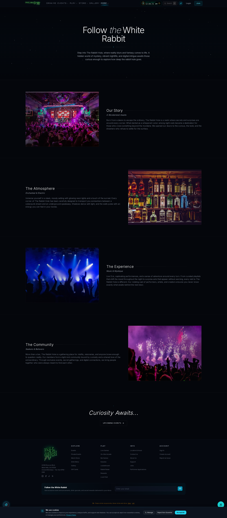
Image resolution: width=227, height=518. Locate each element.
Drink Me (51, 3)
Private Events (76, 454)
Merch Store (75, 458)
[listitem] (43, 476)
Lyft (133, 503)
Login (188, 3)
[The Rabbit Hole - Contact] (54, 453)
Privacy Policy (71, 515)
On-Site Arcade (106, 454)
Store (82, 3)
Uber (129, 503)
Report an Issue (165, 458)
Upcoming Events (112, 423)
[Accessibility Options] (221, 504)
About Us (133, 458)
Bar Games (104, 458)
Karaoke (103, 462)
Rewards (104, 473)
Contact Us (134, 454)
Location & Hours (136, 450)
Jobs (132, 466)
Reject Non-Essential (164, 512)
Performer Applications (138, 469)
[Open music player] (181, 3)
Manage (150, 512)
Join (198, 3)
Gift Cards (74, 469)
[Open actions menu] (6, 504)
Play (73, 3)
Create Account (165, 454)
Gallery (94, 3)
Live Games (105, 450)
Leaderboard (105, 466)
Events (62, 3)
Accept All (180, 512)
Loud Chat (104, 477)
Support (133, 462)
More (104, 3)
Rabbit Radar (105, 469)
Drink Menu (75, 462)
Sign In (162, 450)
